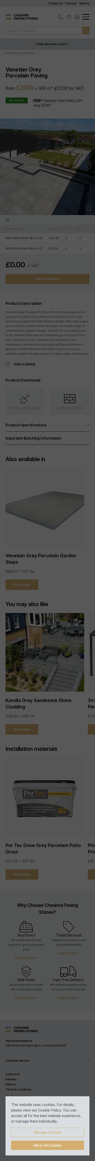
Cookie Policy (49, 1110)
